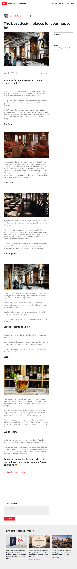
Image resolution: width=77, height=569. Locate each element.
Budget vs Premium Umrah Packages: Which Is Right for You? (39, 554)
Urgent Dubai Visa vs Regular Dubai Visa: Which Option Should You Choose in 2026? (16, 555)
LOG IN (67, 3)
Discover (54, 3)
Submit (9, 519)
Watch (61, 3)
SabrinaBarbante (15, 16)
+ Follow (26, 16)
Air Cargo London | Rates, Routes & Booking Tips (61, 554)
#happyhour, (15, 472)
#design (22, 472)
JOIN (72, 3)
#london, (7, 472)
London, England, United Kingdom (62, 49)
